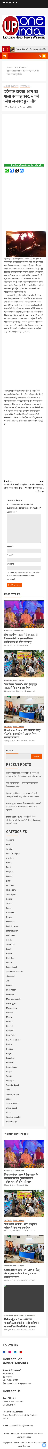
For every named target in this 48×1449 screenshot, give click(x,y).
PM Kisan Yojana (13, 1040)
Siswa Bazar (11, 1067)
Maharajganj (11, 1003)
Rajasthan (10, 1058)
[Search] (39, 56)
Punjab (9, 1053)
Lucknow (10, 994)
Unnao (8, 1099)
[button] (10, 56)
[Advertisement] (24, 138)
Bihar (8, 881)
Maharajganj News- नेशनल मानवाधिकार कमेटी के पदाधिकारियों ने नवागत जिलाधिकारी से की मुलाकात (23, 806)
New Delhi (10, 1035)
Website (10, 564)
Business (10, 885)
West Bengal (11, 1121)
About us (15, 1434)
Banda (8, 863)
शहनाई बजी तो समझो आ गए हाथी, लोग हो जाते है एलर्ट (14, 484)
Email (10, 555)
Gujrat (8, 949)
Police (9, 1044)
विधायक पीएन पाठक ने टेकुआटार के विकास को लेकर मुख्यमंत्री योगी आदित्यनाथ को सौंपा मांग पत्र (21, 638)
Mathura (9, 1012)
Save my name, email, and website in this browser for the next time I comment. (23, 575)
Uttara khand (11, 1108)
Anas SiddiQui (11, 107)
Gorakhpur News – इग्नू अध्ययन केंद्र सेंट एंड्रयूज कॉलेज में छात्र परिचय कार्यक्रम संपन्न (22, 733)
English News (12, 926)
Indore (9, 962)
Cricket (9, 903)
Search (9, 750)
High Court (10, 958)
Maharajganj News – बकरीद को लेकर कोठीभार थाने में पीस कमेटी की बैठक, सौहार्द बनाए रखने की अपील (23, 820)
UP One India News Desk (26, 691)
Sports (9, 1076)
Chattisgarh (11, 894)
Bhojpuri (9, 872)
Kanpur (9, 985)
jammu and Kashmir (14, 971)
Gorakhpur (8, 680)
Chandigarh (11, 890)
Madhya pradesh (13, 999)
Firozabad (10, 935)
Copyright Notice (24, 1437)
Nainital (9, 1026)
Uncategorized (12, 1094)
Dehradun (10, 912)
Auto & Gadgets (13, 853)
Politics (9, 1049)
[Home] (4, 56)
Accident (7, 86)
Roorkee (9, 1062)
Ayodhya (10, 858)
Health (9, 953)
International (11, 967)
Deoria (9, 917)
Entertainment (12, 931)
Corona (9, 899)
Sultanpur (14, 86)
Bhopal (9, 876)
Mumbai (9, 1022)
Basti (8, 867)
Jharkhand (10, 976)
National (9, 1031)
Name (10, 547)
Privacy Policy (26, 1434)
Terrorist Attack (12, 1085)
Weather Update (13, 1117)
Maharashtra (11, 1008)
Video (8, 1112)
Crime (8, 908)
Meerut (9, 1017)
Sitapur (9, 1072)
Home (6, 1434)
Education (10, 922)
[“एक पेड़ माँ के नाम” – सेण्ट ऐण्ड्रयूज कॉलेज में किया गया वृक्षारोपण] (24, 663)
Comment (11, 512)
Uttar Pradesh (25, 86)
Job (7, 981)
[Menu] (10, 56)
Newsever (42, 1443)
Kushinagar (8, 631)
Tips (8, 1090)
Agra (8, 844)
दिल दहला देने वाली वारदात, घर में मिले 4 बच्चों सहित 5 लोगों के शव (34, 486)
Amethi (9, 849)
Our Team (38, 1434)
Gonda (9, 940)
